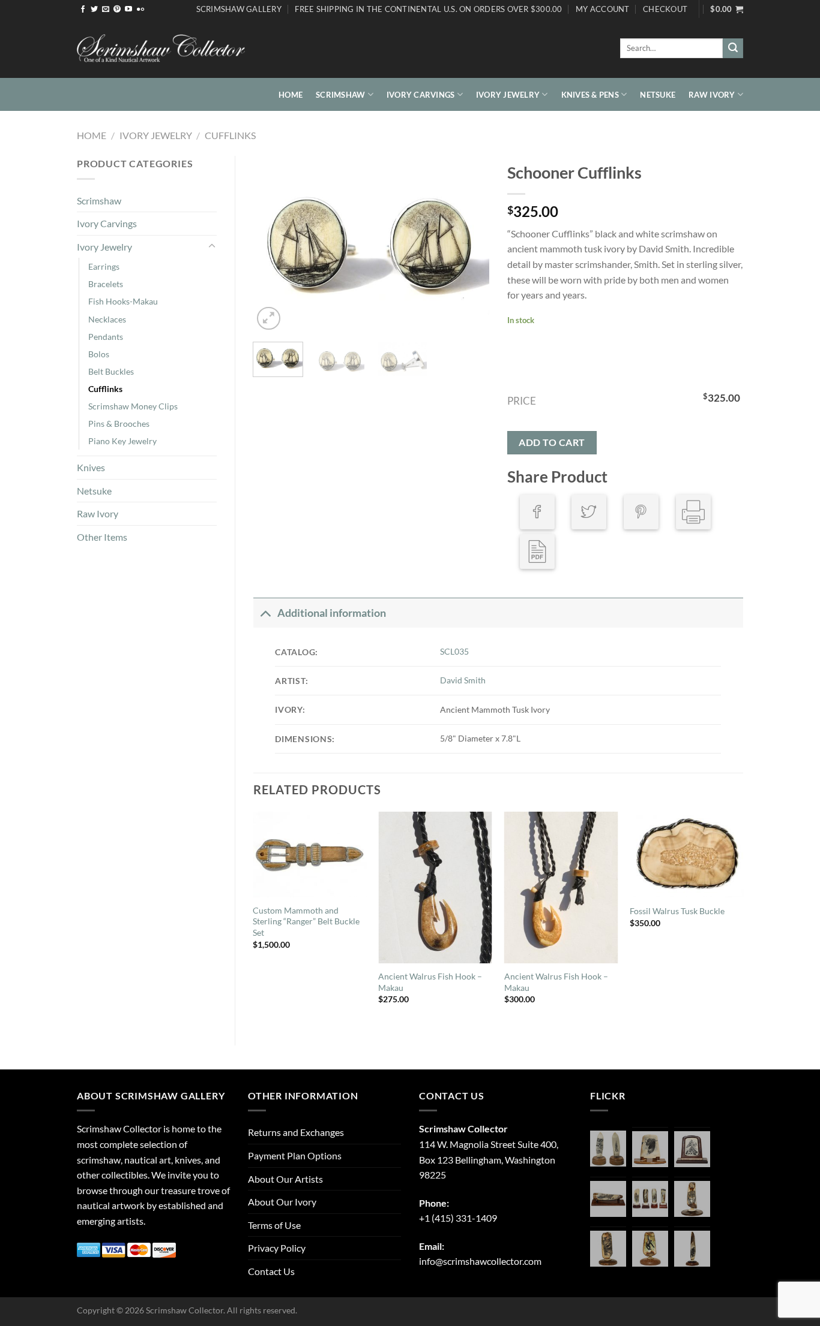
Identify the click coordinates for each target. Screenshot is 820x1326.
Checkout (665, 9)
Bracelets (105, 284)
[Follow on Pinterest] (117, 9)
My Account (603, 9)
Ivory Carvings (421, 95)
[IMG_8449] (608, 1198)
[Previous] (273, 244)
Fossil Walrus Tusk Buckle (677, 911)
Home (291, 95)
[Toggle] (212, 246)
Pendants (105, 337)
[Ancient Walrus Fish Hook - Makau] (435, 887)
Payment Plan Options (295, 1155)
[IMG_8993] (650, 1149)
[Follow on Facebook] (82, 9)
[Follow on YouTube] (128, 9)
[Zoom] (268, 318)
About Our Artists (285, 1179)
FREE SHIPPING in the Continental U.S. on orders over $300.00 (428, 9)
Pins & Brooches (118, 423)
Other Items (102, 537)
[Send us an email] (105, 9)
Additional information (331, 613)
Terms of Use (274, 1225)
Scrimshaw (340, 95)
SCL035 (454, 651)
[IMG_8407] (608, 1248)
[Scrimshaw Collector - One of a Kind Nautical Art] (161, 48)
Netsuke (657, 95)
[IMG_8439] (692, 1198)
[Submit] (733, 48)
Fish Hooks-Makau (123, 301)
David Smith (463, 680)
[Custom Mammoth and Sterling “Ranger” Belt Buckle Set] (310, 854)
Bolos (98, 354)
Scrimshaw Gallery (239, 9)
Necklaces (107, 319)
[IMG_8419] (650, 1248)
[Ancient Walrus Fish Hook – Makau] (561, 887)
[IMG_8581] (650, 1198)
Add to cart (552, 442)
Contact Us (271, 1271)
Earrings (103, 266)
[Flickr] (140, 9)
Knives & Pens (590, 95)
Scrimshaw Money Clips (133, 406)
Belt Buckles (111, 371)
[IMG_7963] (608, 1148)
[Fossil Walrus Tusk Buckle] (687, 854)
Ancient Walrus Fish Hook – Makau (430, 982)
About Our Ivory (282, 1201)
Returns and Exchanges (296, 1132)
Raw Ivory (712, 95)
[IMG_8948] (692, 1149)
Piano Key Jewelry (122, 441)
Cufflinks (230, 135)
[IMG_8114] (692, 1248)
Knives (91, 467)
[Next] (469, 244)
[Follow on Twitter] (94, 9)
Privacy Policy (277, 1247)
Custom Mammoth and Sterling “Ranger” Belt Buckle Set (306, 921)
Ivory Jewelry (508, 95)
